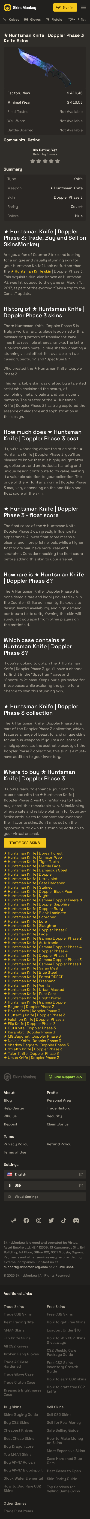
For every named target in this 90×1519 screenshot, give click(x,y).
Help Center (14, 1108)
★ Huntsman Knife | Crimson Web (33, 857)
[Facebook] (26, 1220)
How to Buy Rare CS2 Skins (22, 1488)
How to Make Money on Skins (65, 1440)
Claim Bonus (58, 1124)
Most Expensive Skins (66, 1450)
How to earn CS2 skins (66, 1379)
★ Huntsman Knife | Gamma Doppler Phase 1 (42, 964)
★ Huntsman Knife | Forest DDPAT (33, 976)
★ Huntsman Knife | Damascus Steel (35, 870)
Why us (10, 1116)
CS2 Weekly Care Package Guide (61, 1352)
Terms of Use (15, 1152)
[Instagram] (38, 1220)
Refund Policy (59, 1144)
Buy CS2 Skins (16, 1422)
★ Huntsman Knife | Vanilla (27, 985)
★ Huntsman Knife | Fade (26, 934)
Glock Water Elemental (23, 1478)
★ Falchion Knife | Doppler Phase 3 (34, 1019)
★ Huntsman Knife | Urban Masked (34, 989)
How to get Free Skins (66, 1322)
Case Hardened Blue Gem (64, 1460)
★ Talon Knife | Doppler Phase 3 (31, 1053)
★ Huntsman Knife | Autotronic (31, 942)
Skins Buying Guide (21, 1414)
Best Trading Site (19, 1322)
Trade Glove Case (18, 1374)
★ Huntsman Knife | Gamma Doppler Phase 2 (43, 938)
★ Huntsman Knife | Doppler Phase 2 (36, 930)
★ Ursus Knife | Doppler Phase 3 (31, 1057)
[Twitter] (51, 1220)
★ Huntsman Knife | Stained (28, 887)
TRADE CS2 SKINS (24, 842)
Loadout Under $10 (64, 1330)
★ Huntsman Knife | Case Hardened (34, 882)
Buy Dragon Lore (18, 1446)
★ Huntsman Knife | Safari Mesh (32, 968)
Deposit (10, 1124)
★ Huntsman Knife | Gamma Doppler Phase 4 (43, 946)
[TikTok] (63, 1220)
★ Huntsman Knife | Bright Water (32, 998)
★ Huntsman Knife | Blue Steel (30, 972)
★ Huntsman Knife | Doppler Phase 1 (35, 955)
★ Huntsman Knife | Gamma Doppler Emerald (43, 900)
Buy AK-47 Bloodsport (23, 1470)
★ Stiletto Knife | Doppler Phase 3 (33, 1049)
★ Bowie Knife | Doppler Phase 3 (32, 1010)
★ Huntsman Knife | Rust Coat (30, 993)
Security (54, 1116)
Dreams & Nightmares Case (22, 1392)
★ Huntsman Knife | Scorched (30, 917)
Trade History (58, 1108)
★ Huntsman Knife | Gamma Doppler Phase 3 (43, 959)
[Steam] (13, 1220)
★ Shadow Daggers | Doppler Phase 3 (36, 1044)
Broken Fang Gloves (21, 1354)
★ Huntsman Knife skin (31, 271)
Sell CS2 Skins (59, 1414)
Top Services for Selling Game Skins (63, 1489)
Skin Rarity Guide (62, 1478)
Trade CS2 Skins (18, 1314)
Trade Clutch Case (19, 1382)
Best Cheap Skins (19, 1438)
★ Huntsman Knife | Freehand (30, 981)
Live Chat (65, 1267)
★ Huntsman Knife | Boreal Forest (33, 853)
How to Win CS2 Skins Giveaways (66, 1340)
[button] (65, 7)
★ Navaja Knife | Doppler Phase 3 (32, 1040)
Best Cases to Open (64, 1470)
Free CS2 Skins (60, 1314)
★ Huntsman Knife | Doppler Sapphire (36, 904)
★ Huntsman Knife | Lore (25, 921)
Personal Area (59, 1100)
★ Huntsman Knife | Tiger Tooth (31, 861)
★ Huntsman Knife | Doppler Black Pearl (38, 891)
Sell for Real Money (64, 1422)
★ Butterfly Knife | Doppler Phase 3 (35, 1015)
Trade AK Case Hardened (16, 1364)
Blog (8, 1100)
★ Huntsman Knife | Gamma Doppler (35, 1002)
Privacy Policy (16, 1144)
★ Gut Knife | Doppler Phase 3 (30, 1028)
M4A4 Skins (14, 1330)
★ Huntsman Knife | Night (26, 895)
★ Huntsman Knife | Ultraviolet (30, 878)
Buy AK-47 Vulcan (19, 1462)
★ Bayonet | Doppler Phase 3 (29, 1006)
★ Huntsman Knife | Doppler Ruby (33, 908)
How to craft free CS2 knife (66, 1389)
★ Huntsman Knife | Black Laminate (35, 912)
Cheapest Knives (18, 1430)
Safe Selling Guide (62, 1430)
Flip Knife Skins (17, 1338)
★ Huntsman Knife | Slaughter (30, 925)
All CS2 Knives (16, 1346)
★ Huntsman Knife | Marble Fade (32, 866)
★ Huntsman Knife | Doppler (28, 874)
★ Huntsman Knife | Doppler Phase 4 (36, 951)
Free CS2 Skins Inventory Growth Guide (62, 1367)
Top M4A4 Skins (17, 1454)
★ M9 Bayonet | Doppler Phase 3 (32, 1036)
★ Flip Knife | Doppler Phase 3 (30, 1023)
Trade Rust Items (18, 1511)
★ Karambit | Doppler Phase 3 (29, 1032)
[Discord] (76, 1220)
